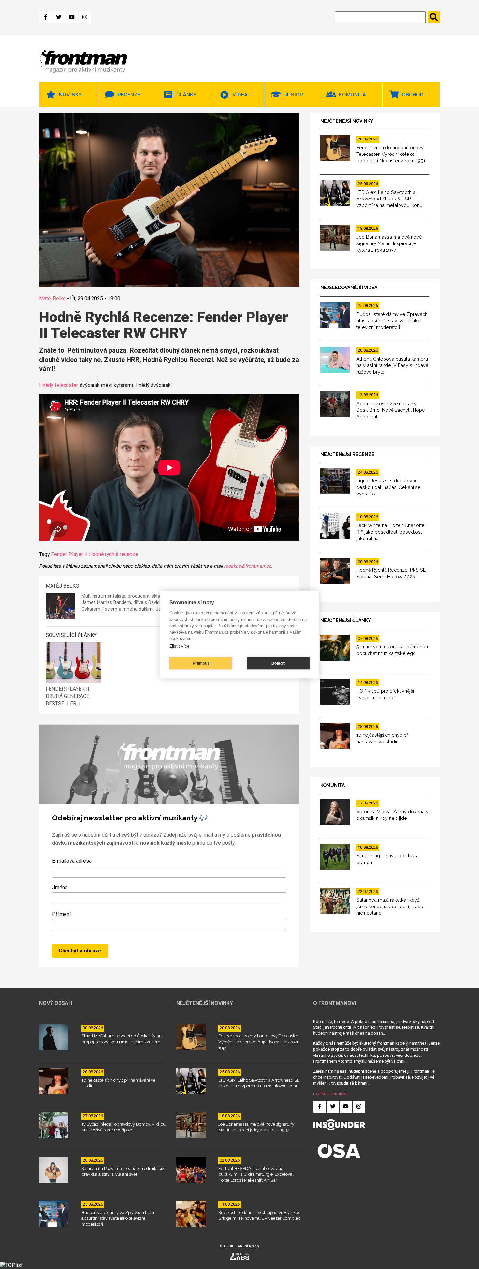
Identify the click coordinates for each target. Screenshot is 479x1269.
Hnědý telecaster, (59, 385)
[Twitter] (58, 17)
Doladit (278, 663)
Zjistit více (179, 646)
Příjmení (61, 914)
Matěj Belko (52, 298)
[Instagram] (85, 17)
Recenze (129, 94)
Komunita (352, 94)
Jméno (60, 887)
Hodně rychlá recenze (113, 554)
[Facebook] (45, 17)
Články (186, 94)
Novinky (70, 94)
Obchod (413, 94)
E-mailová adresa (72, 861)
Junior (293, 94)
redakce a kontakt (330, 1093)
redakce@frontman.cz (247, 566)
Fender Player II (69, 554)
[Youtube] (71, 17)
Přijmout (201, 663)
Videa (240, 94)
